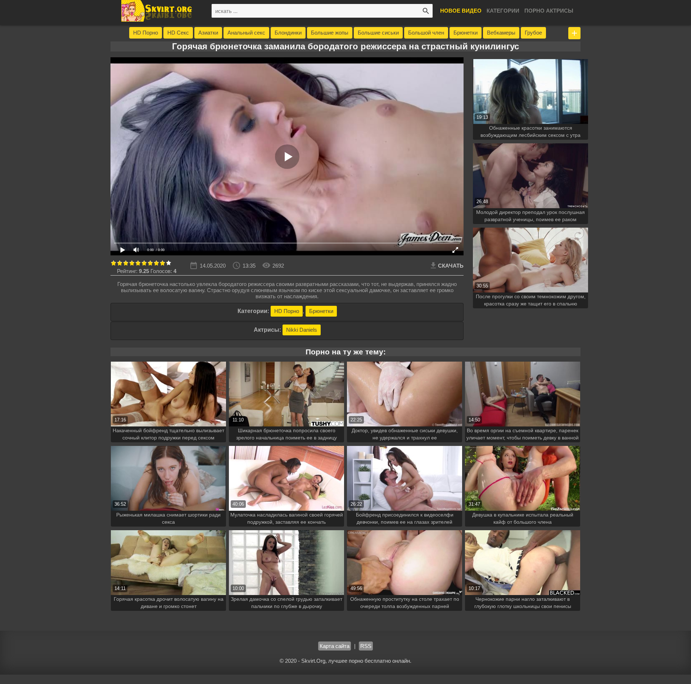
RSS (365, 646)
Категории (503, 11)
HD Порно (145, 33)
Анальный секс (246, 33)
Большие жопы (329, 33)
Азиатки (208, 33)
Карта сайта (334, 646)
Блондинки (288, 33)
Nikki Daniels (301, 330)
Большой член (426, 33)
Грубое (533, 33)
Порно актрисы (548, 11)
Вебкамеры (501, 33)
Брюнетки (465, 33)
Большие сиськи (378, 33)
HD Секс (178, 33)
